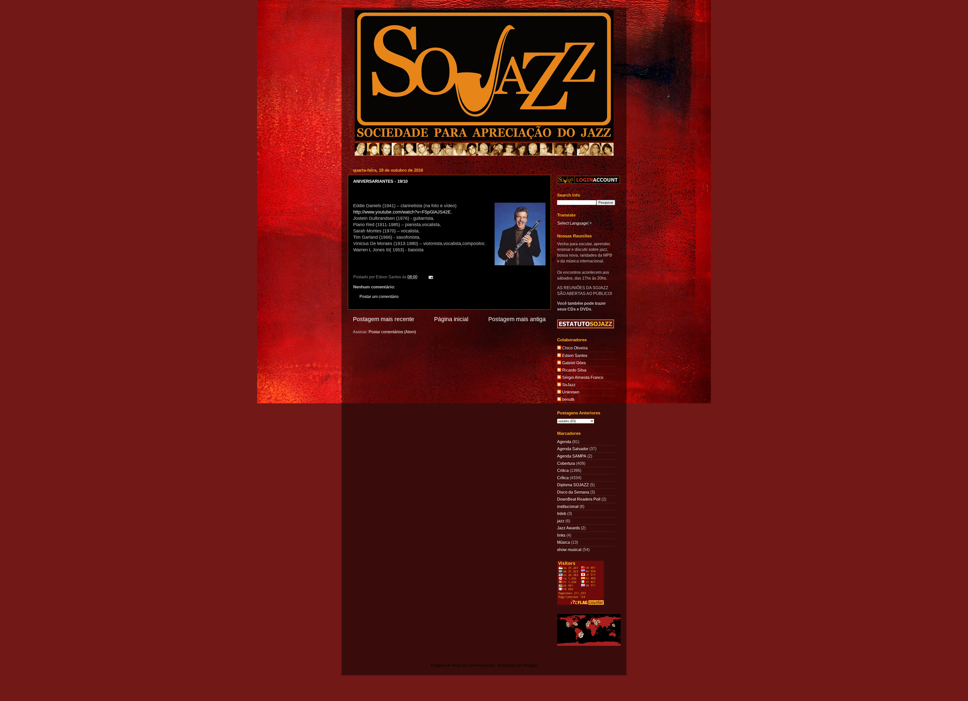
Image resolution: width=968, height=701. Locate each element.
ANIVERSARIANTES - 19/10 (380, 181)
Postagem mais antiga (517, 319)
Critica (563, 470)
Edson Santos (574, 355)
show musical (569, 549)
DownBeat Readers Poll (578, 499)
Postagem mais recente (383, 319)
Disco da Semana (573, 492)
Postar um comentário (379, 296)
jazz (560, 521)
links (561, 535)
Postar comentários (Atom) (392, 331)
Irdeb (561, 513)
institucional (568, 506)
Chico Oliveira (575, 348)
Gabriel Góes (574, 362)
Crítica (563, 477)
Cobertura (566, 463)
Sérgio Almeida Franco (582, 377)
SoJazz (569, 384)
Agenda (564, 441)
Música (563, 542)
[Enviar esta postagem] (430, 277)
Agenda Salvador (572, 448)
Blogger (530, 665)
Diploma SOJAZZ (573, 484)
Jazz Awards (568, 528)
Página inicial (451, 319)
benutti (568, 399)
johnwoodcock (482, 665)
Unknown (570, 392)
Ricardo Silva (574, 370)
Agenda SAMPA (571, 456)
